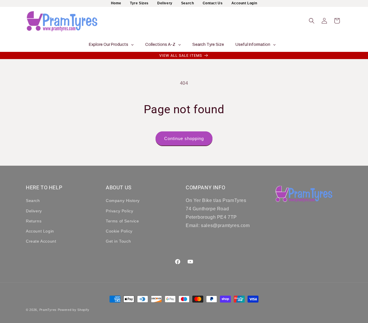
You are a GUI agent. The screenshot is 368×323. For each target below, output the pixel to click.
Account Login (244, 3)
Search (187, 3)
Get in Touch (118, 241)
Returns (33, 221)
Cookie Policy (119, 231)
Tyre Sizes (139, 3)
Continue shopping (184, 138)
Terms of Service (122, 221)
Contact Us (213, 3)
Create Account (41, 241)
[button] (311, 20)
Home (116, 3)
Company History (123, 201)
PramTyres (48, 309)
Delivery (164, 3)
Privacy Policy (119, 211)
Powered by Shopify (73, 309)
